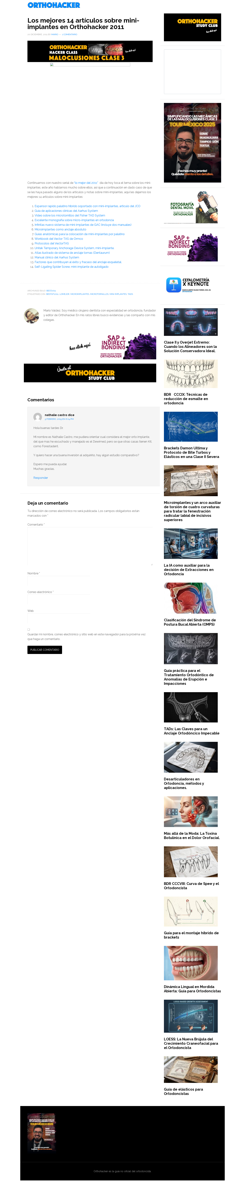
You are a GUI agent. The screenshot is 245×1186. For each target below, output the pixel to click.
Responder (40, 477)
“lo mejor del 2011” (86, 183)
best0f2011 (52, 294)
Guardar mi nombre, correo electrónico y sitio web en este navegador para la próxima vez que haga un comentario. (86, 637)
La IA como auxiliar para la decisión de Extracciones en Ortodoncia (189, 569)
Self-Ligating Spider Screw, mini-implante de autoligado (72, 266)
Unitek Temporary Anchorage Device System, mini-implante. (74, 248)
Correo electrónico (40, 592)
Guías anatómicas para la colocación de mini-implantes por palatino (80, 234)
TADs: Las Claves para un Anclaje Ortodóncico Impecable (192, 731)
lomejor (64, 294)
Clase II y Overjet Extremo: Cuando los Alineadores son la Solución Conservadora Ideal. (190, 346)
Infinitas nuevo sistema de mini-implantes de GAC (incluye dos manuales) (83, 224)
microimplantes (79, 294)
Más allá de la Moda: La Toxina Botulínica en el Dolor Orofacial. (192, 835)
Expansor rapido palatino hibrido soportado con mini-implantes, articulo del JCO (87, 206)
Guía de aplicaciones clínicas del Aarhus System (66, 210)
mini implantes (118, 294)
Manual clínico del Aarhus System (57, 257)
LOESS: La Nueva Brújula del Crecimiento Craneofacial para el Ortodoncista (191, 1043)
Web (30, 611)
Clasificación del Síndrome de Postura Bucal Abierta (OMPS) (190, 622)
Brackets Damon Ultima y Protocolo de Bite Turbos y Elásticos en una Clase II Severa (191, 452)
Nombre (33, 573)
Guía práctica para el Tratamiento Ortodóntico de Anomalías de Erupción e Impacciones (189, 677)
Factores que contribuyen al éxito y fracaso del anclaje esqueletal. (78, 262)
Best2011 (51, 290)
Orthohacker (122, 5)
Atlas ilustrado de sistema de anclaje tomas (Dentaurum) (72, 252)
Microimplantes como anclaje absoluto (60, 229)
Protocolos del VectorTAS (52, 243)
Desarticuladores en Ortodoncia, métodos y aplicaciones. (184, 783)
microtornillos (99, 294)
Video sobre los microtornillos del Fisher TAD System (70, 215)
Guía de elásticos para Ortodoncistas (183, 1091)
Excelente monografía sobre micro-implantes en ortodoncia (74, 220)
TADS (130, 294)
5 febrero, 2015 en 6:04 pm (59, 419)
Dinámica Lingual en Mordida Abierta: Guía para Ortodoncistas (192, 989)
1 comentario (69, 34)
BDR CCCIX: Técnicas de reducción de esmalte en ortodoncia (186, 398)
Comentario (36, 524)
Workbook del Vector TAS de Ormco (59, 238)
